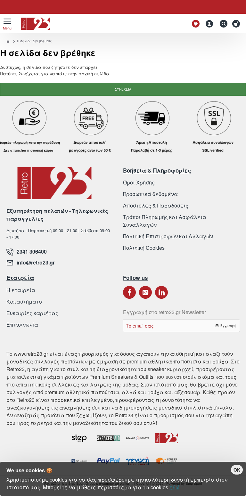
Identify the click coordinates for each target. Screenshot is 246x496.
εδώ (174, 487)
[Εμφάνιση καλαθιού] (237, 23)
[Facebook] (129, 292)
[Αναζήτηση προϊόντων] (222, 23)
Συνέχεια (123, 89)
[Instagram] (145, 292)
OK (237, 470)
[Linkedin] (161, 292)
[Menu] (7, 23)
